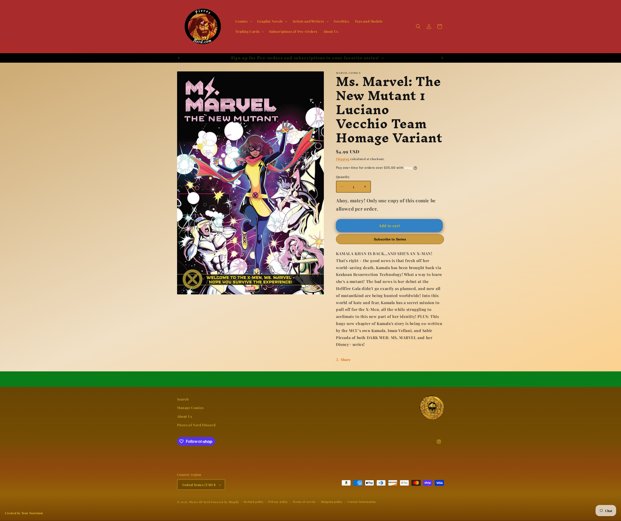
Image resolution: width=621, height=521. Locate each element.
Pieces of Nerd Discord (196, 425)
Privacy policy (278, 502)
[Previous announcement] (178, 57)
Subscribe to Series (390, 239)
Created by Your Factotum (24, 513)
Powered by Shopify (225, 502)
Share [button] (346, 359)
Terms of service (304, 502)
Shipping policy (332, 502)
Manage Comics (190, 408)
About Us (184, 416)
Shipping (343, 159)
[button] (243, 21)
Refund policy (253, 502)
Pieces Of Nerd (199, 502)
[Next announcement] (442, 57)
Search (183, 399)
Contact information (361, 502)
